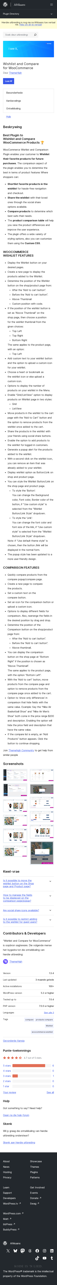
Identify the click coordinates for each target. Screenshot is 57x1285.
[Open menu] (52, 4)
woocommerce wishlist (42, 1032)
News (6, 1166)
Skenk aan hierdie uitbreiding (19, 1142)
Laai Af (8, 81)
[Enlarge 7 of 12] (49, 773)
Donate (35, 1198)
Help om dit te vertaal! (30, 24)
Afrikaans (15, 1243)
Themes (34, 1166)
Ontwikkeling (13, 108)
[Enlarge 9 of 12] (49, 800)
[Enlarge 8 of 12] (49, 788)
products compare (44, 1020)
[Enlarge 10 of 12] (49, 814)
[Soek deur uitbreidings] (35, 35)
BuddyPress (11, 1229)
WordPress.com (13, 1213)
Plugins (34, 1172)
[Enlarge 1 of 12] (23, 773)
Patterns (35, 1177)
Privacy (7, 1177)
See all (50, 1092)
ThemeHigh (15, 72)
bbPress (9, 1224)
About (6, 1161)
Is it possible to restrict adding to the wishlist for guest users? (20, 920)
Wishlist (49, 1026)
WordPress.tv (12, 1203)
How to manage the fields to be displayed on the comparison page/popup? (17, 898)
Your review (9, 1092)
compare (29, 1020)
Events (34, 1192)
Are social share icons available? (21, 910)
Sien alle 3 (49, 1012)
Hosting (7, 1172)
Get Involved (37, 1187)
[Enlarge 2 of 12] (23, 787)
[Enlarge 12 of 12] (49, 845)
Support (7, 1192)
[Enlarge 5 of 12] (23, 832)
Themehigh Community (21, 750)
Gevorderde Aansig (13, 1040)
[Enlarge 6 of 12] (23, 849)
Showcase (36, 1161)
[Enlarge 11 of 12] (49, 828)
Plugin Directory (11, 13)
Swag (34, 1203)
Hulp (8, 116)
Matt (7, 1218)
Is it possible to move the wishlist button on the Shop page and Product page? (18, 883)
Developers (9, 1198)
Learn (6, 1187)
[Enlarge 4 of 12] (23, 818)
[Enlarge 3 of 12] (23, 803)
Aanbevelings (13, 100)
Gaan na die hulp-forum (16, 1115)
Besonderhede (14, 92)
